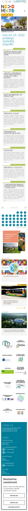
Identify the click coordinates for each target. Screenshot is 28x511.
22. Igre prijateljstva (11, 276)
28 (14, 225)
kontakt (6, 1)
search (3, 1)
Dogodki (4, 31)
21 (14, 222)
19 (6, 222)
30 (21, 225)
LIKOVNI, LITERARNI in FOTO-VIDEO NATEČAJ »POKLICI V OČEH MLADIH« (12, 75)
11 (3, 218)
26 (6, 225)
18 (3, 222)
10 (25, 215)
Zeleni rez (8, 150)
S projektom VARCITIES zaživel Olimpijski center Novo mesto (14, 330)
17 (25, 218)
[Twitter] (11, 14)
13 (10, 218)
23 (21, 222)
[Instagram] (5, 14)
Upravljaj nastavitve (14, 507)
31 (25, 225)
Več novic (19, 308)
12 (6, 218)
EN (10, 1)
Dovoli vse (14, 495)
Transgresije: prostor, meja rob (12, 132)
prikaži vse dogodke (21, 227)
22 (17, 222)
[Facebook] (2, 14)
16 (21, 218)
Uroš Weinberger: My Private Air (13, 95)
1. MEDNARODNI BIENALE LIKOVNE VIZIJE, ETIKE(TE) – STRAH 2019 (14, 186)
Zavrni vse (14, 502)
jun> (25, 208)
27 (10, 225)
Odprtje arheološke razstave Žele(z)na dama (13, 53)
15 (17, 218)
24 (25, 222)
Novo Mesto (11, 8)
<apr (2, 208)
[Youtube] (8, 14)
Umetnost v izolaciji (13, 168)
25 (3, 225)
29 (17, 225)
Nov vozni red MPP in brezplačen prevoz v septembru (10, 302)
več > (5, 67)
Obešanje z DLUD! (11, 113)
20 (10, 222)
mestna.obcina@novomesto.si (11, 447)
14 (14, 218)
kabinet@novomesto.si (9, 463)
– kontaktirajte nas (20, 1)
